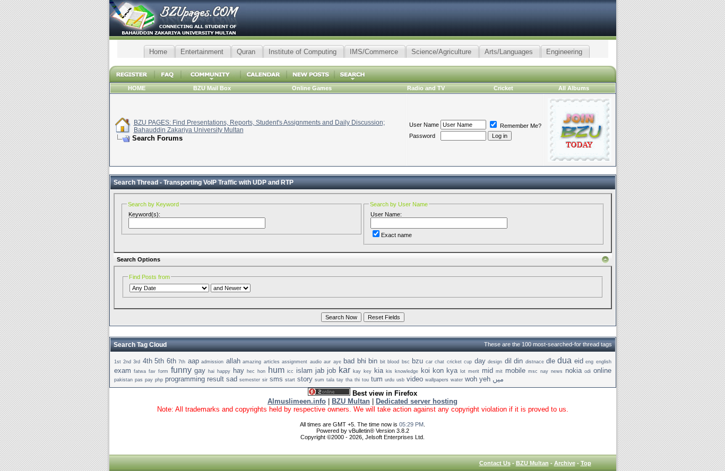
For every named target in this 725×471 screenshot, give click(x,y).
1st (117, 361)
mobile (515, 370)
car (429, 361)
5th (159, 361)
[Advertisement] (362, 62)
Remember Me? (519, 126)
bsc (406, 361)
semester (249, 379)
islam (304, 370)
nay (544, 371)
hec (251, 371)
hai (211, 371)
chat (439, 361)
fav (152, 371)
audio (316, 361)
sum (319, 379)
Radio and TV (426, 88)
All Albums (573, 88)
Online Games (312, 88)
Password (422, 136)
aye (337, 361)
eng (589, 361)
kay (357, 371)
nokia (573, 370)
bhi (361, 361)
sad (231, 379)
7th (181, 361)
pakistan (123, 379)
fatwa (140, 371)
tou (365, 379)
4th (147, 361)
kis (389, 371)
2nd (127, 361)
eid (578, 361)
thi (357, 379)
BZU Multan (532, 463)
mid (487, 370)
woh (471, 379)
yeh (484, 379)
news (557, 371)
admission (212, 361)
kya (452, 370)
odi (587, 371)
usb (400, 379)
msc (533, 371)
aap (193, 361)
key (368, 371)
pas (139, 379)
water (457, 379)
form (163, 371)
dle (550, 361)
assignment (294, 361)
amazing (252, 361)
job (331, 370)
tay (339, 379)
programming (185, 379)
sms (276, 379)
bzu (417, 361)
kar (344, 369)
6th (171, 361)
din (518, 361)
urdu (389, 379)
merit (473, 371)
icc (290, 371)
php (159, 379)
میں (498, 379)
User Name (424, 124)
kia (378, 370)
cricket (454, 361)
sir (264, 379)
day (480, 361)
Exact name (396, 235)
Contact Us (495, 463)
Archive (564, 463)
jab (319, 370)
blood (393, 361)
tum (377, 379)
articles (272, 361)
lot (462, 371)
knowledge (406, 371)
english (603, 361)
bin (372, 361)
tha (349, 379)
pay (149, 379)
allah (233, 361)
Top (586, 463)
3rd (136, 361)
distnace (534, 361)
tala (330, 379)
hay (238, 370)
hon (261, 371)
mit (499, 371)
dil (508, 361)
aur (327, 361)
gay (199, 370)
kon (438, 370)
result (215, 379)
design (495, 361)
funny (181, 369)
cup (468, 361)
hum (276, 369)
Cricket (503, 88)
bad (349, 361)
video (415, 379)
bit (382, 361)
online (602, 370)
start (290, 379)
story (305, 379)
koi (425, 370)
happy (223, 371)
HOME (136, 88)
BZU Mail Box (212, 88)
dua (564, 360)
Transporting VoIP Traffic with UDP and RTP (228, 182)
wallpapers (436, 379)
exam (122, 370)
